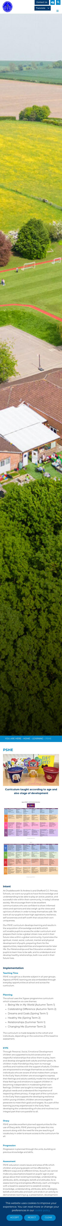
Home (26, 739)
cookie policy (42, 1210)
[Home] (7, 6)
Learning (37, 739)
